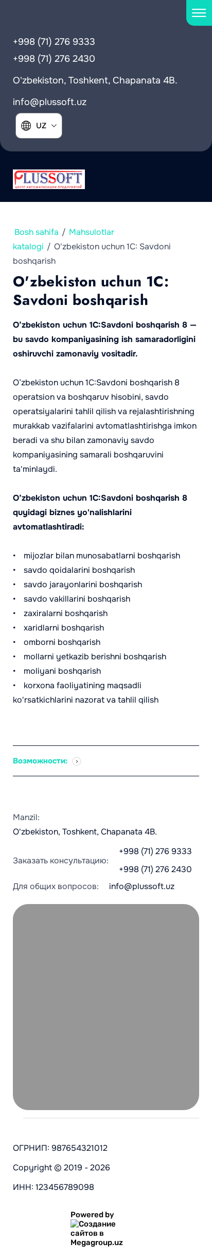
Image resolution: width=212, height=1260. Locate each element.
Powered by (92, 1214)
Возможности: (41, 761)
